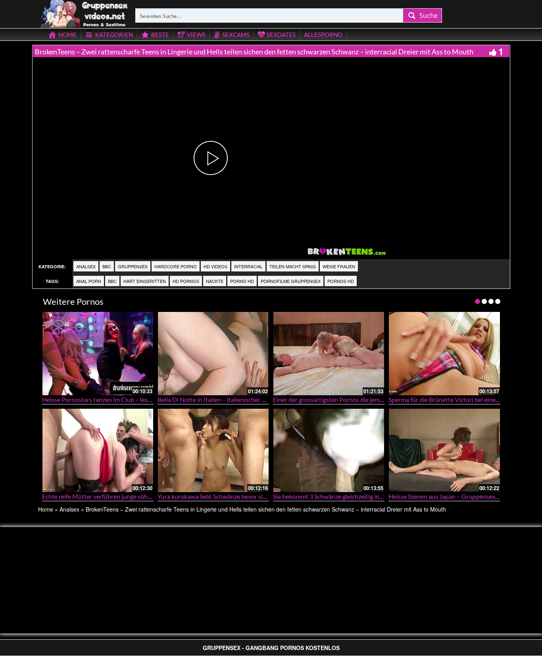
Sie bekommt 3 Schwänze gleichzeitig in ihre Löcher (342, 496)
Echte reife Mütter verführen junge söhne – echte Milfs (116, 496)
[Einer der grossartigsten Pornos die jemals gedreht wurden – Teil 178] (328, 353)
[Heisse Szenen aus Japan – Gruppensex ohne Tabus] (444, 450)
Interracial (248, 266)
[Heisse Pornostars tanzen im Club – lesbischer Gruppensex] (98, 353)
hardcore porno (175, 266)
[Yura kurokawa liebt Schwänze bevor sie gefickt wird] (213, 450)
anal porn (88, 281)
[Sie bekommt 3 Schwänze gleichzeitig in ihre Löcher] (328, 450)
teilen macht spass (292, 266)
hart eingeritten (144, 281)
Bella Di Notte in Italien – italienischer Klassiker (222, 399)
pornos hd (340, 281)
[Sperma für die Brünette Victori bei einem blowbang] (444, 353)
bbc (106, 266)
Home (45, 509)
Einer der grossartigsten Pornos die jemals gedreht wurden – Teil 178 (366, 399)
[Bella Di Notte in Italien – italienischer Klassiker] (213, 353)
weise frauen (339, 266)
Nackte (214, 281)
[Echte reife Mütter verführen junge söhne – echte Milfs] (98, 450)
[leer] (84, 13)
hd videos (215, 266)
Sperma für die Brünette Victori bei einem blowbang (458, 399)
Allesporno (323, 34)
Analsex (86, 266)
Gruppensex (133, 266)
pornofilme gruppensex (291, 281)
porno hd (242, 281)
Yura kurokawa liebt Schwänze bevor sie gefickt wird (228, 496)
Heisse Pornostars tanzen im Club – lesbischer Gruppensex (122, 399)
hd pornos (186, 281)
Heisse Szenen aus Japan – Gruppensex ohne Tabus (457, 496)
